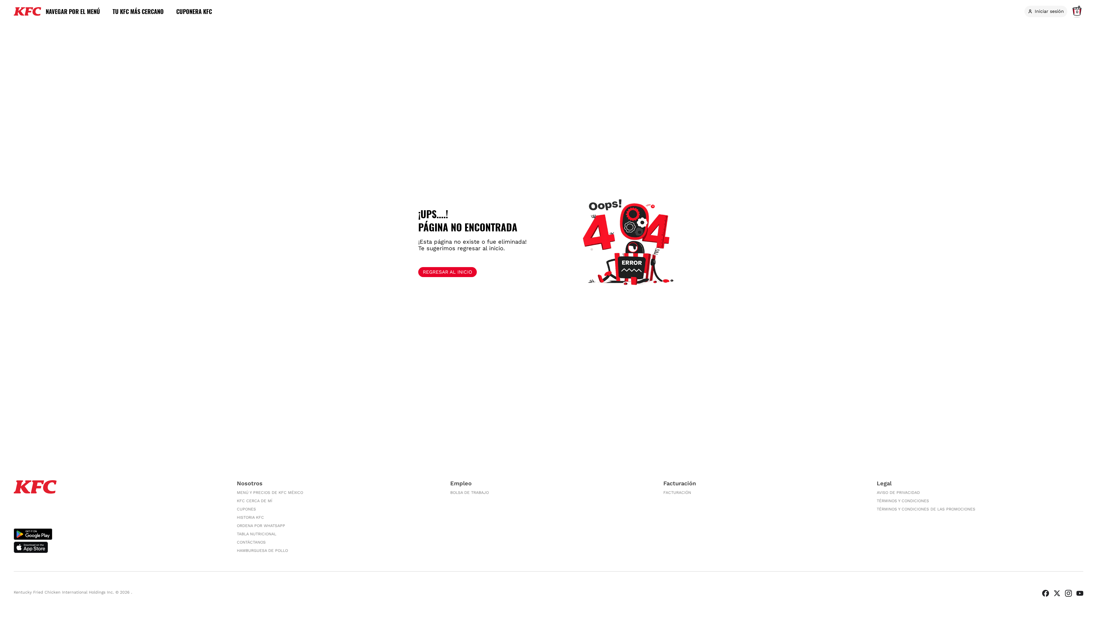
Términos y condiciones (903, 500)
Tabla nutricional (256, 534)
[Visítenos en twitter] (1057, 593)
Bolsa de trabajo (469, 492)
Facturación (677, 492)
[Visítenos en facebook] (1045, 593)
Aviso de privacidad (898, 492)
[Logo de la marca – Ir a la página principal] (27, 11)
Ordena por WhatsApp (261, 525)
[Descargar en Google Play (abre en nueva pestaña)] (119, 534)
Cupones (246, 509)
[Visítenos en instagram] (1068, 593)
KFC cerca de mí (254, 500)
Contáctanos (251, 542)
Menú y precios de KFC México (270, 492)
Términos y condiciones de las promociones (926, 509)
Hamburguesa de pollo (262, 550)
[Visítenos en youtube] (1079, 593)
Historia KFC (250, 517)
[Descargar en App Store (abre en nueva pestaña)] (119, 547)
